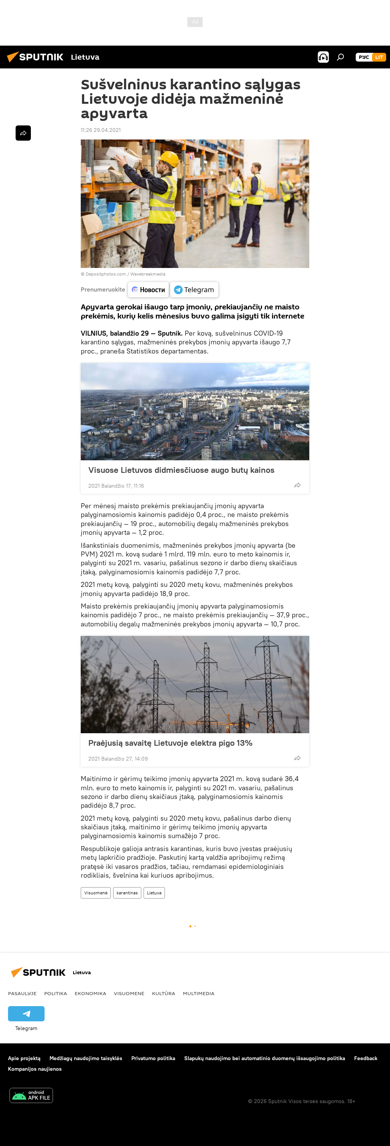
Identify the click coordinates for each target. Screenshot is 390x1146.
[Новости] (148, 289)
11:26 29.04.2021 (101, 130)
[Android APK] (31, 1096)
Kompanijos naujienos (35, 1068)
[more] (297, 485)
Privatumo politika (153, 1058)
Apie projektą (24, 1058)
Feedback (365, 1058)
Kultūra (163, 993)
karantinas (127, 893)
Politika (55, 993)
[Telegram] (194, 289)
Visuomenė (95, 893)
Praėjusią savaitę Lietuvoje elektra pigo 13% (170, 743)
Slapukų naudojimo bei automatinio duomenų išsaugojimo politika (264, 1058)
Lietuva (154, 893)
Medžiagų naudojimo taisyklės (86, 1058)
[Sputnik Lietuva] (37, 63)
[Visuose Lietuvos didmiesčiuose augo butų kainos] (195, 411)
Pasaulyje (22, 993)
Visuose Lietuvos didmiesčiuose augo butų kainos (181, 470)
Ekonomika (90, 993)
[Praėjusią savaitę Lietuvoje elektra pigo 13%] (195, 684)
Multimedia (198, 993)
